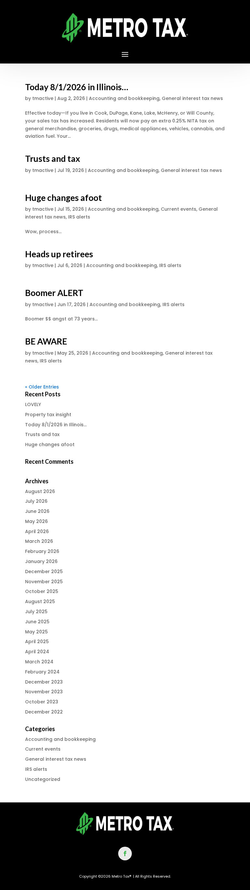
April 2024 (37, 651)
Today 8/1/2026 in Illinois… (76, 87)
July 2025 (36, 611)
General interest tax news (192, 98)
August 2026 (40, 491)
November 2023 (44, 691)
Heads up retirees (59, 254)
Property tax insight (48, 414)
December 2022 (44, 712)
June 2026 (37, 511)
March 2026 (39, 541)
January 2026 (41, 561)
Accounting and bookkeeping (124, 98)
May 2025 (36, 632)
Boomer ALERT (54, 293)
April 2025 (37, 641)
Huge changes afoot (63, 197)
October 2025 (41, 591)
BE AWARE (46, 341)
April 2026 (37, 531)
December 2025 (44, 571)
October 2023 (41, 702)
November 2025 (44, 581)
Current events (178, 209)
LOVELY (33, 404)
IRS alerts (79, 217)
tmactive (42, 98)
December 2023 (44, 682)
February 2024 (42, 672)
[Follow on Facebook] (125, 853)
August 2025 (40, 601)
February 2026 (42, 551)
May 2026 (36, 521)
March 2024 (39, 661)
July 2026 (36, 501)
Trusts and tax (52, 158)
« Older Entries (42, 387)
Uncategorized (42, 779)
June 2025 (37, 621)
